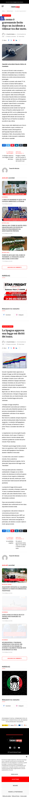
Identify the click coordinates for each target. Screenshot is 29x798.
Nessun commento (11, 36)
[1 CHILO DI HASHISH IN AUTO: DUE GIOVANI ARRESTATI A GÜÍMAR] (14, 188)
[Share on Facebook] (8, 40)
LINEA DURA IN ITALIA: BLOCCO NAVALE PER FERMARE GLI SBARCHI (13, 616)
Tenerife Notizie (11, 34)
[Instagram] (14, 748)
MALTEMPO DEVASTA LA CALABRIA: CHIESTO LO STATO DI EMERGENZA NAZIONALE (14, 588)
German (11, 2)
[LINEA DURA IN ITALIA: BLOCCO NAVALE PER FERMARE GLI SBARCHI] (14, 603)
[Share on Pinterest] (14, 40)
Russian (18, 2)
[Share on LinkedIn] (16, 40)
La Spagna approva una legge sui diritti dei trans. (7, 157)
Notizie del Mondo (7, 326)
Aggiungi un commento (14, 267)
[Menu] (3, 6)
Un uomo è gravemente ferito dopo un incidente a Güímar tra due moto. (21, 544)
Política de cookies (6, 796)
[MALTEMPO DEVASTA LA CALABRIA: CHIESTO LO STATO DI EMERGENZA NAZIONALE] (14, 575)
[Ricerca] (26, 6)
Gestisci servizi (14, 774)
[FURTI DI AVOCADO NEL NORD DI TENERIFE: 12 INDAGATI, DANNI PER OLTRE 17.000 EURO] (14, 243)
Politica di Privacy (16, 796)
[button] (2, 18)
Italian (14, 2)
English (7, 2)
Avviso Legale (23, 796)
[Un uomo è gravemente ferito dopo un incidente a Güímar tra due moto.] (14, 52)
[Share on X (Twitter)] (11, 40)
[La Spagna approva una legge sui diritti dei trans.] (14, 360)
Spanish (21, 2)
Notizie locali (6, 15)
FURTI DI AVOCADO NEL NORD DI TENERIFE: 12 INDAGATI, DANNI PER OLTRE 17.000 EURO (13, 257)
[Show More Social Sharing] (19, 40)
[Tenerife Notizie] (14, 6)
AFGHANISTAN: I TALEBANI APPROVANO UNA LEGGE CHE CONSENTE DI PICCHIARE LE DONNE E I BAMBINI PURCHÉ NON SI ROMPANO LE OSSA (14, 646)
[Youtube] (19, 748)
